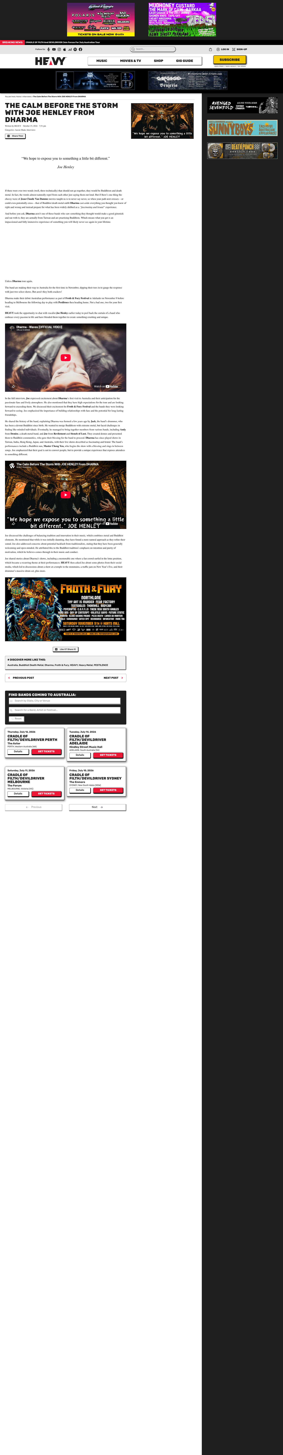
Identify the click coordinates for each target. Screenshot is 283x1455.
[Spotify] (75, 49)
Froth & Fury (62, 665)
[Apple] (64, 49)
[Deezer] (70, 49)
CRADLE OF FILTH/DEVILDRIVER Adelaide (87, 739)
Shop (158, 61)
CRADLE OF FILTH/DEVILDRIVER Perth (32, 738)
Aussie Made (20, 129)
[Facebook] (80, 49)
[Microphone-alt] (48, 49)
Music (101, 61)
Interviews (27, 97)
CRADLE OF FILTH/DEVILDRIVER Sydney (95, 776)
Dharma (49, 665)
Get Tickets (46, 751)
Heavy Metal (86, 665)
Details (18, 751)
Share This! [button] (17, 136)
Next (94, 807)
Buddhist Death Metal (31, 665)
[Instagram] (59, 49)
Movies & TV (130, 61)
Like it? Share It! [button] (68, 649)
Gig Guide (184, 61)
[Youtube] (54, 49)
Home (18, 97)
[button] (210, 49)
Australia (13, 665)
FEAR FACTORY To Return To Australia (45, 42)
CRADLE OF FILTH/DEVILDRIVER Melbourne (26, 778)
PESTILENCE (101, 665)
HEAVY (74, 665)
